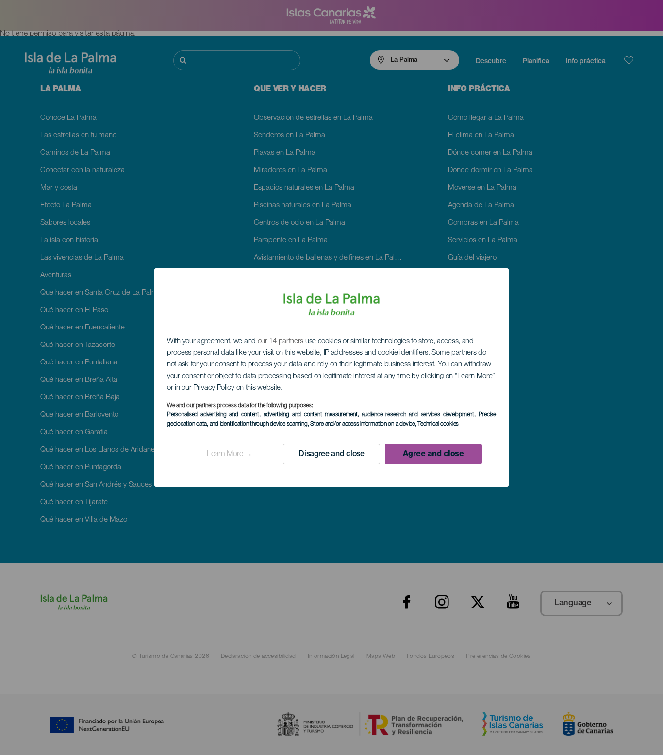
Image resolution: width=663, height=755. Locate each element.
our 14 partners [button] (281, 341)
